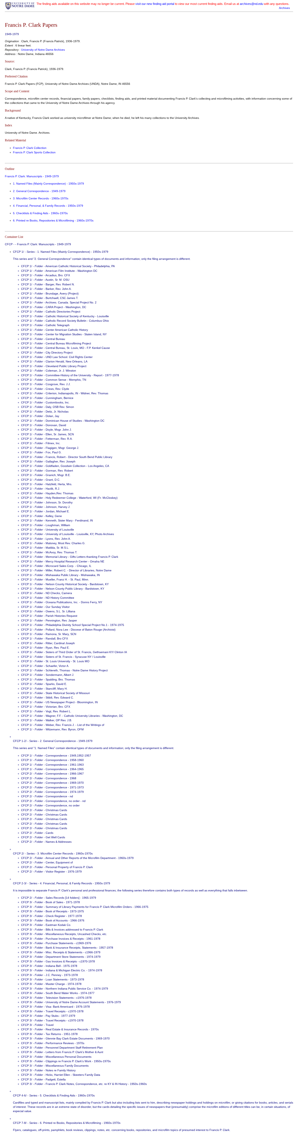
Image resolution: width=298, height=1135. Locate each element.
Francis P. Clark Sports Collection (34, 152)
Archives (284, 8)
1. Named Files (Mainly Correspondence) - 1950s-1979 (48, 183)
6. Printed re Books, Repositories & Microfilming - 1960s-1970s (53, 220)
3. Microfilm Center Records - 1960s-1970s (40, 198)
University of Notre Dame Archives (43, 49)
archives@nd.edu (251, 3)
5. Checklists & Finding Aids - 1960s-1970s (40, 213)
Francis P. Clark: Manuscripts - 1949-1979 (32, 176)
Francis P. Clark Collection (29, 147)
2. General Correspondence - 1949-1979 (39, 191)
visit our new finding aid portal (154, 3)
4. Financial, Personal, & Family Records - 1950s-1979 (48, 205)
